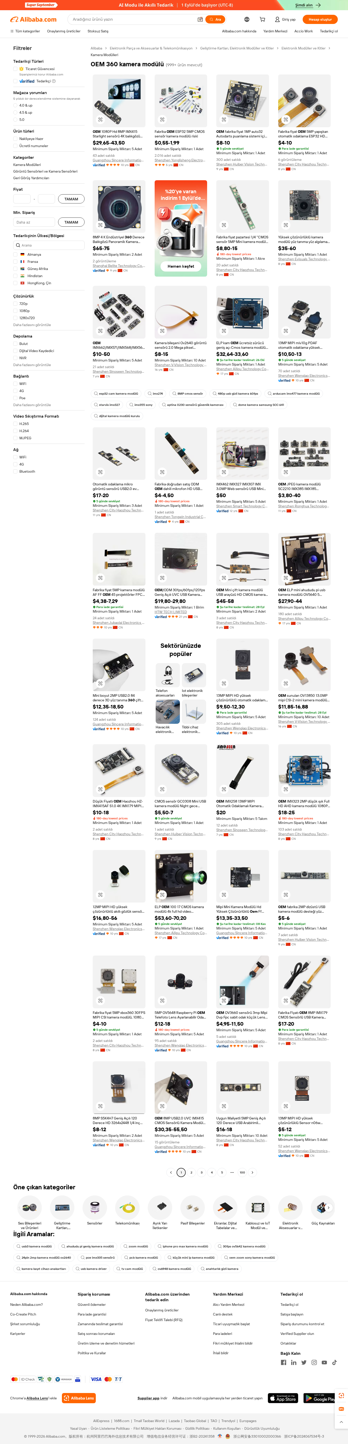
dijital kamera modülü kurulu (119, 416)
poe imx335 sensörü (100, 1257)
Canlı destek (223, 1314)
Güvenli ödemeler (92, 1305)
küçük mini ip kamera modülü (194, 1257)
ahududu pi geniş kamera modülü (90, 1246)
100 (242, 1172)
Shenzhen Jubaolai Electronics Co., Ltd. (119, 623)
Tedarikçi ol (289, 1305)
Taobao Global (195, 1421)
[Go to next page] (252, 1172)
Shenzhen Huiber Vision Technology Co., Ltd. (242, 164)
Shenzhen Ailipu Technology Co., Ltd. (242, 369)
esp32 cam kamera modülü (118, 393)
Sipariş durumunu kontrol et (302, 1324)
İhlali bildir (221, 1353)
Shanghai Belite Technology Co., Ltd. (119, 266)
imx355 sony (143, 405)
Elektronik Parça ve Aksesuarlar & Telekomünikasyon (151, 48)
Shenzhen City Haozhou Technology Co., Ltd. (304, 164)
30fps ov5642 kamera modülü (244, 1246)
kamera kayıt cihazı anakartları (44, 1269)
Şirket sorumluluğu (25, 1324)
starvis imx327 (109, 405)
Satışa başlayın (291, 1314)
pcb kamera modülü (143, 1257)
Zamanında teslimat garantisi (100, 1324)
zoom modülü (138, 1246)
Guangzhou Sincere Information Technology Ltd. (119, 160)
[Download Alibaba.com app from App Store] (283, 1398)
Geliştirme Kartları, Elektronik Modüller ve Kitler (237, 48)
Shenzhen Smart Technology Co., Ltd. (242, 506)
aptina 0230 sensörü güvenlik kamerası (195, 405)
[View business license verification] (220, 1436)
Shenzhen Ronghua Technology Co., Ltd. (304, 506)
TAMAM (71, 199)
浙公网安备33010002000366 (257, 1436)
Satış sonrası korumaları (96, 1334)
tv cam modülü (132, 1269)
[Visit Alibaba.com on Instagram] (314, 1362)
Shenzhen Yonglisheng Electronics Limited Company (181, 160)
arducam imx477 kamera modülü (296, 393)
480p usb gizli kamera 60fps (238, 393)
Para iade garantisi (92, 1314)
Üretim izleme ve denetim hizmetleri (106, 1343)
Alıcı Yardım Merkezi (228, 1305)
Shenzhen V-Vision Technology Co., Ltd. (181, 365)
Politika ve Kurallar (92, 1353)
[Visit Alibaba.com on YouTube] (324, 1362)
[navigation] (49, 611)
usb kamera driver (94, 1269)
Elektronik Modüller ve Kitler (304, 48)
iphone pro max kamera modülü (185, 1246)
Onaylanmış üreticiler (162, 1310)
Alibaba (96, 48)
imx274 (158, 393)
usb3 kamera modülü (37, 1246)
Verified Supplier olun (297, 1334)
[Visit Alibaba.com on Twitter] (304, 1362)
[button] (200, 19)
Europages (248, 1421)
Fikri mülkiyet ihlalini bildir (233, 1343)
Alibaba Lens (37, 1398)
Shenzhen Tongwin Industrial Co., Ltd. (181, 517)
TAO (213, 1421)
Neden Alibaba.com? (26, 1305)
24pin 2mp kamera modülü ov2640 (46, 1257)
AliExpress (101, 1421)
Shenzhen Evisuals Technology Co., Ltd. (304, 259)
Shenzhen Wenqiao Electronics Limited (304, 375)
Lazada (174, 1421)
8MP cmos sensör (190, 393)
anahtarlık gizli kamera (222, 1269)
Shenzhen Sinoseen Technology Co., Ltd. (119, 371)
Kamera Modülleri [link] (104, 55)
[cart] (263, 20)
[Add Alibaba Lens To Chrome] (79, 1398)
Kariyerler (17, 1334)
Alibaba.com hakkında (28, 1294)
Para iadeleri (222, 1334)
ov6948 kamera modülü (174, 1269)
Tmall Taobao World (149, 1421)
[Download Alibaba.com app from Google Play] (320, 1398)
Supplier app (148, 1398)
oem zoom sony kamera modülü (252, 1257)
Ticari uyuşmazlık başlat (231, 1324)
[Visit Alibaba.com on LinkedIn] (294, 1362)
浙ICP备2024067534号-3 (304, 1436)
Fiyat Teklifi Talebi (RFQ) (163, 1320)
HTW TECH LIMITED (171, 612)
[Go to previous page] (171, 1172)
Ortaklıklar (288, 1343)
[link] (341, 1395)
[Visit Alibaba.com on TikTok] (334, 1362)
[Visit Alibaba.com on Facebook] (283, 1362)
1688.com (121, 1421)
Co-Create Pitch (23, 1314)
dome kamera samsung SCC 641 (261, 405)
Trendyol (228, 1421)
